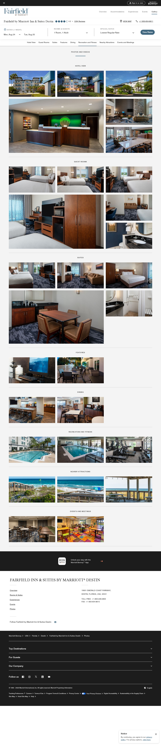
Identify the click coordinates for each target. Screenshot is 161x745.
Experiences (133, 12)
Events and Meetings (125, 42)
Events (145, 12)
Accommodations (117, 12)
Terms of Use (39, 693)
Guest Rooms (43, 42)
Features (63, 42)
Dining (72, 42)
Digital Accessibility (110, 693)
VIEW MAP (127, 21)
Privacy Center (74, 693)
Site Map (12, 696)
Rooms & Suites (16, 595)
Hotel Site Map (23, 696)
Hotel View (31, 42)
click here (147, 740)
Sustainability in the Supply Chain (131, 693)
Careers (29, 693)
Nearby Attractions (107, 42)
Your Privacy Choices (93, 693)
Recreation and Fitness (87, 42)
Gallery (154, 12)
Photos (12, 609)
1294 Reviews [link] (79, 21)
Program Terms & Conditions (56, 693)
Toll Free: (94, 599)
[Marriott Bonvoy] (151, 3)
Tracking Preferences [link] (16, 693)
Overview (103, 12)
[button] (136, 3)
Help (32, 696)
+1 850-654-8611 (146, 21)
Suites (54, 42)
